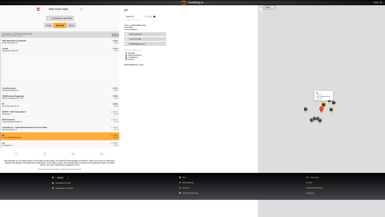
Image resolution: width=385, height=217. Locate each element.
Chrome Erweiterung (190, 193)
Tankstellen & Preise (62, 183)
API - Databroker (312, 177)
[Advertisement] (61, 69)
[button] (315, 119)
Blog (184, 177)
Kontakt (309, 183)
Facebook (186, 188)
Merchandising (187, 183)
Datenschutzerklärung (314, 188)
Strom (71, 25)
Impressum (310, 193)
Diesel (48, 25)
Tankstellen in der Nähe (62, 18)
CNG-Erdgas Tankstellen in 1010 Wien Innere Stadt (59, 169)
